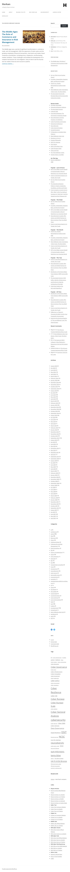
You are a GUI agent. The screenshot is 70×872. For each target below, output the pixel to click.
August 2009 (54, 460)
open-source (54, 573)
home (52, 554)
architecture (54, 532)
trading (52, 606)
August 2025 (54, 390)
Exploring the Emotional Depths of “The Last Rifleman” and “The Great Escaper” (59, 320)
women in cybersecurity (56, 768)
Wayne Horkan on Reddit (57, 799)
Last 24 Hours (59, 41)
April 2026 (53, 374)
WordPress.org (54, 646)
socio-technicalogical (56, 600)
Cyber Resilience (56, 690)
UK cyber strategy (58, 758)
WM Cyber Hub (33, 12)
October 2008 (54, 481)
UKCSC (52, 758)
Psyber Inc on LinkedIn (56, 817)
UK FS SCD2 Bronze (59, 761)
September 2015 (55, 456)
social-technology (55, 595)
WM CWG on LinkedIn (56, 848)
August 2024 (54, 415)
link (52, 562)
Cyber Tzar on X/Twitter (57, 811)
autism (53, 660)
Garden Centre (57, 12)
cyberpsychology (55, 542)
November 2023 (55, 434)
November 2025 (55, 384)
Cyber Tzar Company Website (58, 807)
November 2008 (55, 479)
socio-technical (54, 597)
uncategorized (54, 608)
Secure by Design (55, 748)
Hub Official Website (61, 838)
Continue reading (8, 63)
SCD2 (61, 746)
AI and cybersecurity (57, 657)
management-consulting (57, 565)
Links (61, 51)
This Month (57, 43)
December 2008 (55, 477)
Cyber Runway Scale (57, 704)
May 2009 (53, 467)
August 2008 (54, 485)
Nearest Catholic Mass (56, 854)
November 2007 (55, 504)
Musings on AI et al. (56, 138)
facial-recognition (55, 548)
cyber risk (54, 696)
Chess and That (55, 150)
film (52, 550)
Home (3, 12)
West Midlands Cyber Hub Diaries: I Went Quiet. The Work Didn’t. (59, 336)
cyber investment (55, 676)
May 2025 (53, 397)
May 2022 (53, 450)
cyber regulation (55, 685)
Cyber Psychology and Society (58, 121)
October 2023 (54, 436)
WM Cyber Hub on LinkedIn (58, 840)
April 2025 (53, 399)
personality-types (55, 575)
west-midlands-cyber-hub (57, 612)
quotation (53, 579)
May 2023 (53, 446)
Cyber (54, 838)
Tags (52, 49)
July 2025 (53, 393)
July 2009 (53, 462)
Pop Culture (54, 144)
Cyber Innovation (56, 674)
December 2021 (55, 452)
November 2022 (55, 448)
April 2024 (53, 423)
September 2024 (55, 413)
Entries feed (54, 642)
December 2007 (55, 502)
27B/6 (52, 858)
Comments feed (55, 644)
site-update (54, 591)
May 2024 (53, 421)
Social (54, 51)
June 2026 (53, 370)
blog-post (53, 538)
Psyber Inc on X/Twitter (57, 819)
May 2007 (53, 516)
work (52, 616)
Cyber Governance (59, 667)
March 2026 (54, 376)
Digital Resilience (56, 732)
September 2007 (55, 508)
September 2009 (55, 458)
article (52, 534)
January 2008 (54, 500)
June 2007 (53, 514)
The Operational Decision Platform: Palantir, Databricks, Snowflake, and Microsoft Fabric (59, 186)
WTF (52, 618)
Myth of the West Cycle (56, 146)
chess (52, 540)
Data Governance (57, 728)
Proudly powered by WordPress (9, 869)
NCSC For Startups (55, 142)
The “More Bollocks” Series (57, 152)
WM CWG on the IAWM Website (59, 846)
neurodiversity (54, 571)
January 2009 (54, 475)
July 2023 (53, 442)
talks (52, 602)
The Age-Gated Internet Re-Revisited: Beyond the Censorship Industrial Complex (59, 96)
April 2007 (53, 518)
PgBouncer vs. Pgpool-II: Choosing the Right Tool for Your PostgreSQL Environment (59, 314)
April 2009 (53, 469)
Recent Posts (60, 36)
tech (52, 604)
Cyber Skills (61, 723)
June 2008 (53, 489)
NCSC (62, 736)
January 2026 (54, 380)
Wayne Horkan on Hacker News (59, 803)
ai (51, 530)
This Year (62, 43)
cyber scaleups (54, 709)
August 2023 (54, 440)
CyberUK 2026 (54, 111)
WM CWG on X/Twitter (56, 850)
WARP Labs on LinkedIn (57, 825)
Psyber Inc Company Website (58, 815)
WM (52, 838)
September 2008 (55, 483)
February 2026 (54, 378)
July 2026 (53, 368)
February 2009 (54, 473)
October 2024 (54, 411)
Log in (52, 640)
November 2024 (55, 409)
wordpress (53, 614)
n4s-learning (54, 569)
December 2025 (55, 382)
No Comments (5, 45)
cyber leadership (55, 678)
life (51, 560)
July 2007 (53, 512)
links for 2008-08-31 (56, 160)
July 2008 (53, 487)
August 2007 (54, 510)
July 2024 (53, 417)
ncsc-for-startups (56, 740)
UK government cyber (56, 764)
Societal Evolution (55, 130)
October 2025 (54, 386)
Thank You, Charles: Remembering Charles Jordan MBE (58, 85)
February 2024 (54, 427)
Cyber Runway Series (56, 148)
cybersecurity (58, 719)
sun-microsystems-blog (58, 753)
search (52, 587)
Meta (58, 51)
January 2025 (54, 405)
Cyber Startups (55, 726)
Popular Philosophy (56, 140)
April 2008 (53, 493)
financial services (54, 737)
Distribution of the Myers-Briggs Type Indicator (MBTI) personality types (59, 274)
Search (53, 23)
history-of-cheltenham (56, 552)
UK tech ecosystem (55, 766)
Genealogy (5, 16)
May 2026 (53, 372)
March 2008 (54, 495)
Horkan (6, 4)
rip (51, 585)
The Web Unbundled (56, 105)
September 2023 (55, 438)
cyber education (55, 664)
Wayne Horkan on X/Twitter (58, 797)
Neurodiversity (45, 12)
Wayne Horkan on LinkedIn (58, 794)
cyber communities (62, 662)
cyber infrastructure (56, 672)
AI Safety (64, 657)
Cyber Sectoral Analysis (56, 128)
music (52, 567)
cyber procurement (55, 683)
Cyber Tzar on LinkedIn (56, 809)
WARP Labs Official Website (58, 823)
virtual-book (54, 610)
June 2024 (53, 419)
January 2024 (54, 430)
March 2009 (54, 471)
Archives (59, 47)
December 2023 (55, 432)
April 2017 (53, 454)
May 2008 (53, 491)
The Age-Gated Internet (57, 109)
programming (54, 577)
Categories (64, 47)
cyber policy (55, 681)
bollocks (57, 660)
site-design (53, 589)
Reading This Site (20, 12)
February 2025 (54, 403)
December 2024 (55, 407)
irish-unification (55, 556)
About (10, 12)
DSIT (64, 732)
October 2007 (54, 506)
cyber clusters (54, 662)
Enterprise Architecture (56, 124)
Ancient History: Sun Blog (57, 154)
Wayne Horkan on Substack (58, 801)
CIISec (62, 660)
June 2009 (53, 465)
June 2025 (53, 395)
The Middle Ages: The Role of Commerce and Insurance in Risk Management (10, 36)
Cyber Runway (57, 699)
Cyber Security (54, 723)
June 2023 (53, 444)
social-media (54, 593)
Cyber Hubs (53, 669)
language (53, 558)
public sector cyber (55, 746)
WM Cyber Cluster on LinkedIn (58, 834)
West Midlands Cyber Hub (57, 136)
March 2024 (54, 425)
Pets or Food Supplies (56, 856)
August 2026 (54, 366)
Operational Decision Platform (58, 107)
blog (52, 536)
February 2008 (54, 497)
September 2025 (55, 388)
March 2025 (54, 401)
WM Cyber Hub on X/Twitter (58, 842)
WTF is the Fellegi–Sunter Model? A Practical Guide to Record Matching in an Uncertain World (59, 171)
